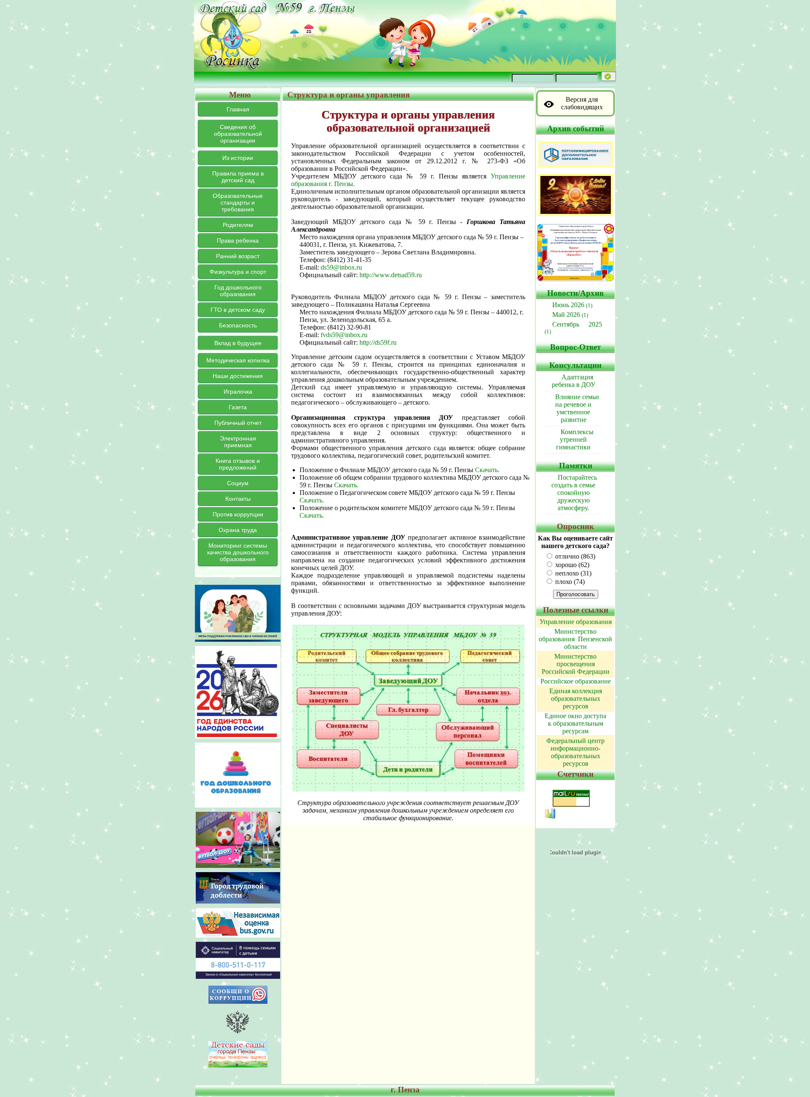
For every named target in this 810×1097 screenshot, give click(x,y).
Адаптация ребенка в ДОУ (573, 380)
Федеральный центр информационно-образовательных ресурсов (575, 752)
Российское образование (575, 681)
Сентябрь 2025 (573, 328)
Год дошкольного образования (238, 290)
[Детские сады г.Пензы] (237, 1065)
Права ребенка (238, 240)
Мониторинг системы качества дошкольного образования (238, 552)
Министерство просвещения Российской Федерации (576, 664)
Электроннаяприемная (238, 442)
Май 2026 (570, 314)
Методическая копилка (238, 360)
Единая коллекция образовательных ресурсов (575, 698)
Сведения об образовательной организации (238, 134)
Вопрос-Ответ (575, 347)
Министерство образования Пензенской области (575, 639)
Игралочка (238, 391)
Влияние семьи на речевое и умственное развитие (577, 408)
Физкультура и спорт (238, 271)
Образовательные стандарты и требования (238, 202)
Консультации (575, 365)
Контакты (238, 498)
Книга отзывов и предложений (238, 464)
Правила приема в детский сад (238, 177)
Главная (238, 109)
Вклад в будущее (238, 343)
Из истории (237, 157)
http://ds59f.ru (378, 342)
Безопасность (238, 325)
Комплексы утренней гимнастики (575, 439)
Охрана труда (238, 530)
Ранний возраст (237, 256)
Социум (237, 483)
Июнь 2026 (572, 304)
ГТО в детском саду (238, 309)
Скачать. (487, 469)
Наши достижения (238, 376)
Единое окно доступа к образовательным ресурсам (575, 723)
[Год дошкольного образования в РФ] (238, 805)
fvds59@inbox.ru (344, 334)
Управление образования (576, 621)
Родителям (238, 225)
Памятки (575, 465)
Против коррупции (238, 514)
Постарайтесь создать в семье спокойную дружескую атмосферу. (574, 492)
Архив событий (575, 128)
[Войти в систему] (608, 76)
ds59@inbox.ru (341, 267)
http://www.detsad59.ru (390, 274)
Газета (238, 407)
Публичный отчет (238, 422)
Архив (592, 293)
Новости (562, 293)
